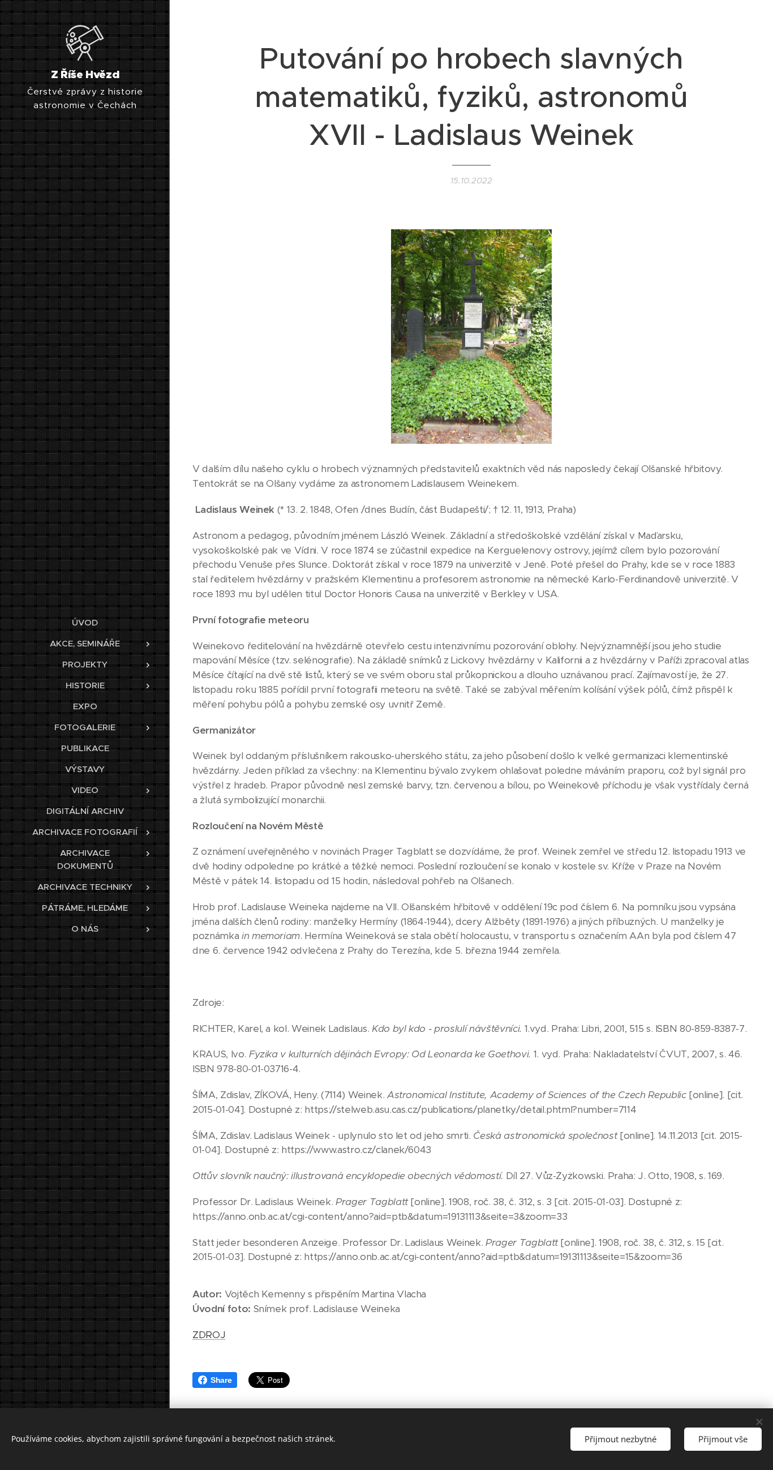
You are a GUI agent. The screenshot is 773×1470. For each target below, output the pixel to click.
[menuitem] (84, 622)
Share (221, 1380)
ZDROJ (208, 1334)
